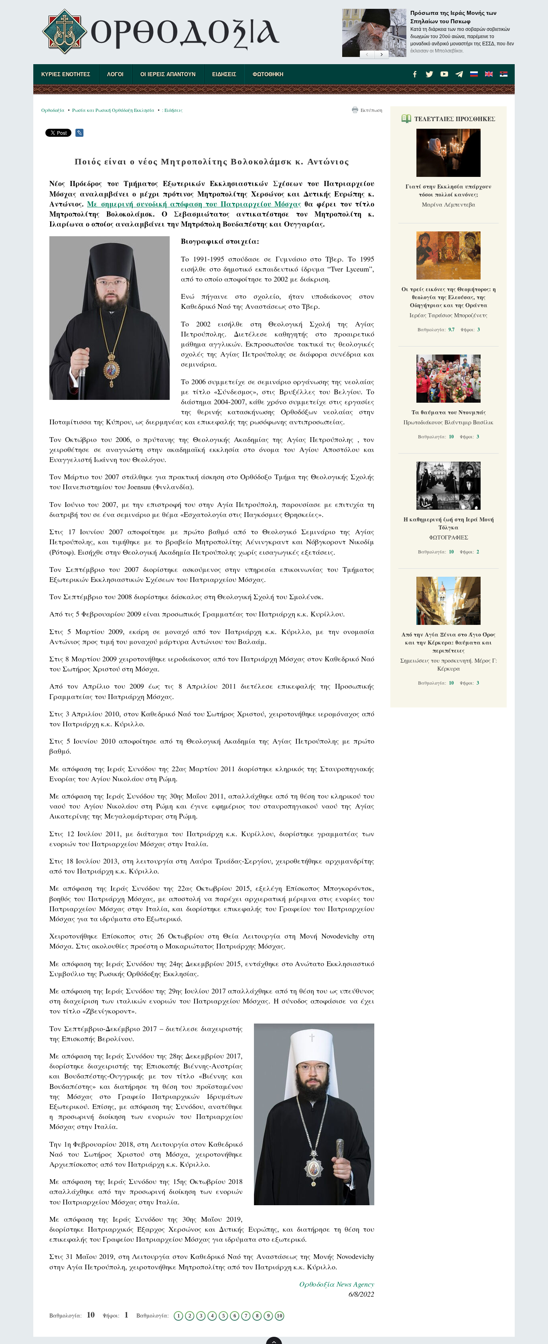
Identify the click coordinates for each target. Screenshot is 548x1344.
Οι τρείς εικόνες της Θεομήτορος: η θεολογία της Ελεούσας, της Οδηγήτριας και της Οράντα (449, 297)
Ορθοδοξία (53, 110)
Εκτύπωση (371, 110)
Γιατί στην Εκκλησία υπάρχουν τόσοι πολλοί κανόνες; (448, 190)
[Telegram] (459, 74)
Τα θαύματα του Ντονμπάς (449, 412)
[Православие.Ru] (474, 74)
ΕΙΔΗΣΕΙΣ (224, 74)
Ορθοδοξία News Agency (336, 1284)
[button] (366, 55)
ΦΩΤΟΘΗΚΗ (268, 74)
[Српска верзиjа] (504, 74)
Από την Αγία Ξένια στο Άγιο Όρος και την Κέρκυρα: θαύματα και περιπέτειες (448, 642)
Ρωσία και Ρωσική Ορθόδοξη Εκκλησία (113, 110)
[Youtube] (444, 74)
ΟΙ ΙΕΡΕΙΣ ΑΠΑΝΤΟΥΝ (167, 74)
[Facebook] (415, 74)
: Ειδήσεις (172, 110)
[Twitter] (430, 74)
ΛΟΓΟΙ (115, 74)
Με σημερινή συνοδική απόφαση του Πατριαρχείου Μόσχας (194, 204)
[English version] (489, 74)
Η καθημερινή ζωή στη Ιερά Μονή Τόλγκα (449, 523)
